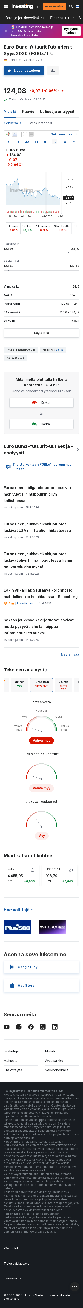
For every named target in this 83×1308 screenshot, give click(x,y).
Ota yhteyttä (13, 1070)
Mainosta (10, 1061)
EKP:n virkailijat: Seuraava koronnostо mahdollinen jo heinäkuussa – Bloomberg (41, 593)
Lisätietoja (11, 1051)
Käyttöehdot (12, 1248)
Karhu (45, 403)
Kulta (11, 869)
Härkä (45, 424)
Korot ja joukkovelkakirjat (25, 18)
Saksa (59, 349)
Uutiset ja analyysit (57, 111)
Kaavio (28, 111)
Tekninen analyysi (24, 670)
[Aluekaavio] (14, 134)
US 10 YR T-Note (57, 869)
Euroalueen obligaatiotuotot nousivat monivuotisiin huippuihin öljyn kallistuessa (37, 494)
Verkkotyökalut (56, 1070)
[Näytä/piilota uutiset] (31, 134)
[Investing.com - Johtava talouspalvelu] (26, 6)
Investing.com (26, 603)
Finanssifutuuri (62, 18)
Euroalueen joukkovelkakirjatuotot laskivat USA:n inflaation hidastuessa (37, 527)
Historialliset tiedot (39, 123)
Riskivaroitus (12, 1278)
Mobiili (50, 1051)
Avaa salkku (54, 1061)
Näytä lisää (41, 333)
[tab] (19, 685)
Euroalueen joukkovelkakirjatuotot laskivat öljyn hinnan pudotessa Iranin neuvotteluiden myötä (38, 560)
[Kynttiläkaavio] (8, 134)
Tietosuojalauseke (16, 1263)
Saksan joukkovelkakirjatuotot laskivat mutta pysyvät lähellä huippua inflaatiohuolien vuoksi (39, 626)
